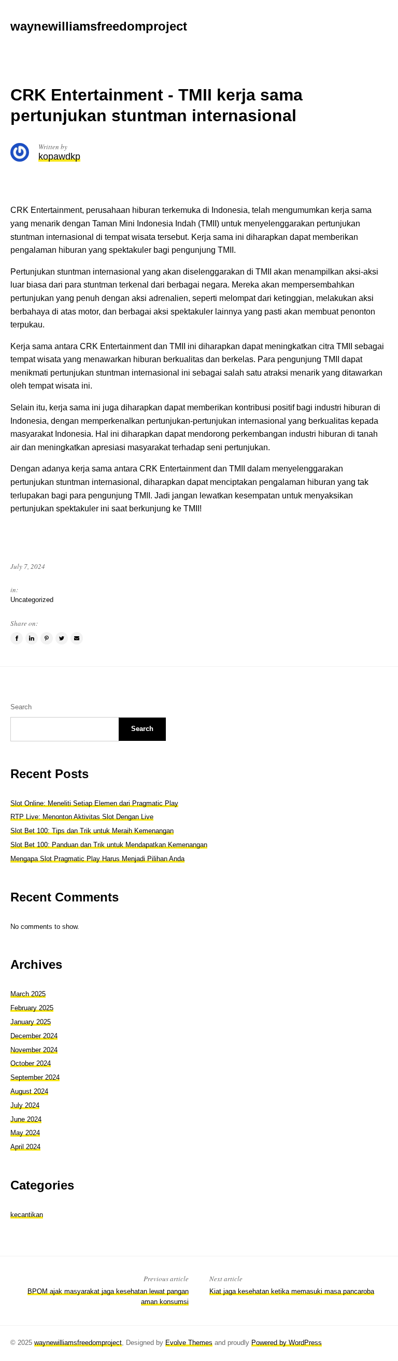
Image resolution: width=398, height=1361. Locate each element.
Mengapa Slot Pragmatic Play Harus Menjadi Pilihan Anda (97, 859)
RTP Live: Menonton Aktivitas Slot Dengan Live (81, 817)
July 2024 (24, 1105)
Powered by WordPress (286, 1342)
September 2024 (35, 1077)
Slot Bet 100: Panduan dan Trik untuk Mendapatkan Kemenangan (108, 845)
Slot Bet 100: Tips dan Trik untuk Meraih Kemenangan (92, 831)
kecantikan (26, 1215)
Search (21, 707)
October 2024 (30, 1063)
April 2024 (25, 1147)
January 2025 (30, 1022)
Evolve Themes (188, 1342)
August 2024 (29, 1091)
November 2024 (34, 1050)
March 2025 (28, 994)
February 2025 (31, 1008)
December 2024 (34, 1036)
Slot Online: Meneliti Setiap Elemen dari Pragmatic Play (94, 803)
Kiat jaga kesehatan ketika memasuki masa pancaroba (291, 1291)
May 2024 (25, 1133)
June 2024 (25, 1119)
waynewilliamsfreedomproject (78, 1342)
